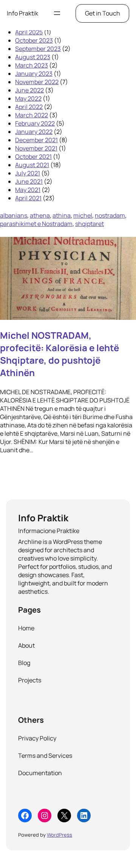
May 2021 (27, 190)
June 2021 (29, 181)
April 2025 (29, 32)
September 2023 (38, 49)
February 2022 (35, 123)
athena (40, 215)
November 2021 (36, 148)
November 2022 (37, 82)
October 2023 (34, 40)
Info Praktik (22, 13)
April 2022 (29, 107)
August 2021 (32, 165)
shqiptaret (89, 224)
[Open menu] (57, 13)
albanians (13, 215)
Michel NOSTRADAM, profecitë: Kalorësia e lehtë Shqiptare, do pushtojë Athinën (59, 354)
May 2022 (28, 98)
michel (82, 215)
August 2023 (32, 57)
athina (62, 215)
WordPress (59, 834)
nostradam (110, 215)
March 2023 (31, 65)
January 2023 (34, 73)
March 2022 (31, 115)
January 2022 (34, 131)
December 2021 (36, 140)
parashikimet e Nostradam (36, 224)
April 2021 (28, 198)
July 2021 (27, 173)
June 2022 (29, 90)
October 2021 (33, 156)
